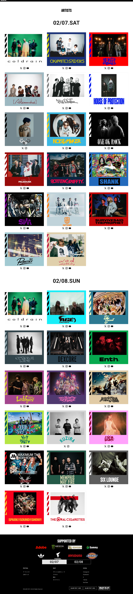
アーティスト (26, 572)
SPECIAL (129, 2)
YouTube (85, 582)
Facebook (86, 574)
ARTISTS (72, 2)
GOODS (97, 2)
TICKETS (90, 2)
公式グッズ (26, 574)
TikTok (85, 580)
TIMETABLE (81, 2)
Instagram (86, 572)
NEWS (65, 2)
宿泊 (54, 577)
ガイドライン (56, 580)
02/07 (54, 562)
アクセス (55, 574)
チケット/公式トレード (59, 572)
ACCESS (112, 2)
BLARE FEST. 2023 (90, 588)
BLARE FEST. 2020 (76, 588)
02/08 (78, 562)
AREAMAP (104, 2)
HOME (59, 2)
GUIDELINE (120, 2)
